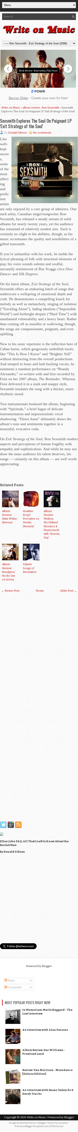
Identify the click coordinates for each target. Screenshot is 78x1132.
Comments (14, 987)
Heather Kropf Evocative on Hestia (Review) (31, 519)
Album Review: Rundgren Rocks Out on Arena (8, 572)
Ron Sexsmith (50, 107)
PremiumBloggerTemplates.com (32, 1126)
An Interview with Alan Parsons (45, 1029)
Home (40, 590)
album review (31, 107)
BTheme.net (56, 1126)
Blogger (47, 966)
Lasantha (63, 1123)
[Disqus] (39, 650)
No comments (42, 132)
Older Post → (68, 590)
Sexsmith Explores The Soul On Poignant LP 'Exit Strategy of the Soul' (36, 123)
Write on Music (10, 107)
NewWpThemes (28, 1123)
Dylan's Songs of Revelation (29, 568)
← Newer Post (10, 590)
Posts (11, 980)
